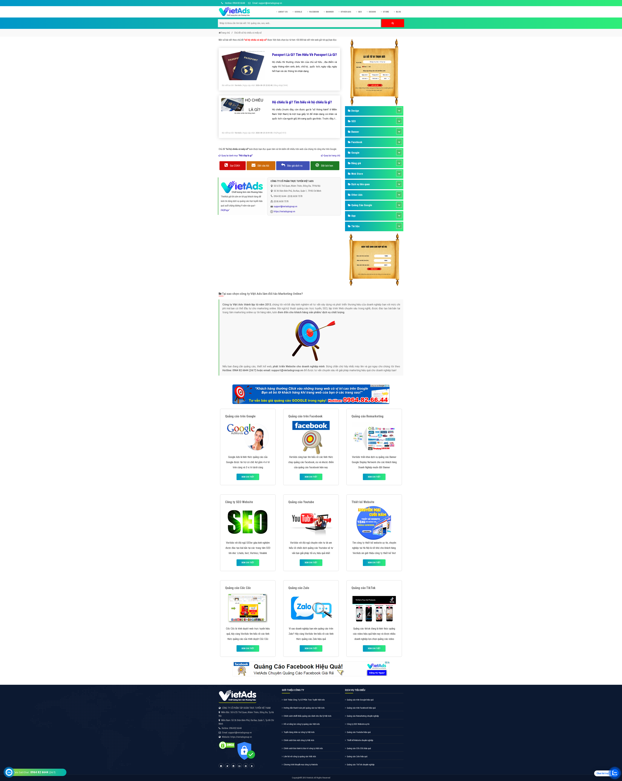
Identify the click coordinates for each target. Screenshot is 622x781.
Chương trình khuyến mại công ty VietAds (301, 764)
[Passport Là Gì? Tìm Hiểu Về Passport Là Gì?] (243, 66)
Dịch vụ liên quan (360, 184)
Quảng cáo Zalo (298, 588)
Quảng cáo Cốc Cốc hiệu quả (359, 748)
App (353, 215)
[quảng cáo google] (311, 394)
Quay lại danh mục (237, 155)
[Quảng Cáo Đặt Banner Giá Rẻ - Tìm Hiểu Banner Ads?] (374, 436)
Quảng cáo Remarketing (367, 416)
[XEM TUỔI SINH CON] (374, 259)
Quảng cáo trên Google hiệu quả (360, 700)
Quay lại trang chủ (331, 155)
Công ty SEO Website (239, 502)
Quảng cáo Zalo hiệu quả (357, 756)
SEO (360, 12)
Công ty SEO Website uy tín (358, 724)
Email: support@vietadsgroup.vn (267, 3)
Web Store (357, 173)
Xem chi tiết (248, 477)
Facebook (314, 12)
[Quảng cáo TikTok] (374, 608)
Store (386, 12)
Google (298, 12)
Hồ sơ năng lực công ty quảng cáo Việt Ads (302, 724)
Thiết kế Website (362, 502)
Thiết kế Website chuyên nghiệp (360, 740)
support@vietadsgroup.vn (285, 206)
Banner (330, 12)
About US (283, 12)
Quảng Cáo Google (361, 205)
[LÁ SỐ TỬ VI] (374, 72)
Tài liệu (355, 226)
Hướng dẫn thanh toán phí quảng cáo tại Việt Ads (304, 708)
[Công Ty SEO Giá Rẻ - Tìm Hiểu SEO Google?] (248, 522)
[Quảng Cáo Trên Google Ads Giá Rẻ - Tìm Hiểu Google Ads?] (248, 436)
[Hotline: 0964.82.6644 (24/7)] (9, 772)
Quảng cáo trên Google (240, 416)
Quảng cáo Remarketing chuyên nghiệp (363, 716)
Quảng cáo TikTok (363, 588)
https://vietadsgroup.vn (284, 211)
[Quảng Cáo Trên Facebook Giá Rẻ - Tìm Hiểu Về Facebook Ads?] (311, 436)
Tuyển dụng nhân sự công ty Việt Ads (299, 732)
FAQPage (277, 133)
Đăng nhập (278, 85)
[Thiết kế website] (374, 522)
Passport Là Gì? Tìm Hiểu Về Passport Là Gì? (304, 55)
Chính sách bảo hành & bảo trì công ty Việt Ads (303, 748)
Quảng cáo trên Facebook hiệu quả (361, 708)
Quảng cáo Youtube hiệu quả (359, 732)
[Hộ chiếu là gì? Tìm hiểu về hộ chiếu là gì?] (243, 106)
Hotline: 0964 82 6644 (235, 3)
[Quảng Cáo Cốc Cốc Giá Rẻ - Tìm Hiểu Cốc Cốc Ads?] (248, 608)
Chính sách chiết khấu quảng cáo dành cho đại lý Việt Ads (307, 716)
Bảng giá (356, 163)
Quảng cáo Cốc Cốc (238, 588)
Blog (398, 12)
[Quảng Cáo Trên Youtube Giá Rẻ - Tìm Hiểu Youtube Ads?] (311, 522)
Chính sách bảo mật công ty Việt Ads (299, 740)
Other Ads (346, 12)
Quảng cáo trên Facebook (305, 416)
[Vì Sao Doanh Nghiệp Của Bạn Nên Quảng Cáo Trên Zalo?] (311, 608)
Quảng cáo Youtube (301, 502)
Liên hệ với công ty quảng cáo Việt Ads (300, 756)
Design (372, 12)
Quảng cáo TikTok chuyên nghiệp (360, 764)
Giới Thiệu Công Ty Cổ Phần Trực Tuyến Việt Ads (304, 700)
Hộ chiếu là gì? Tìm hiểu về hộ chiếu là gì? (302, 102)
